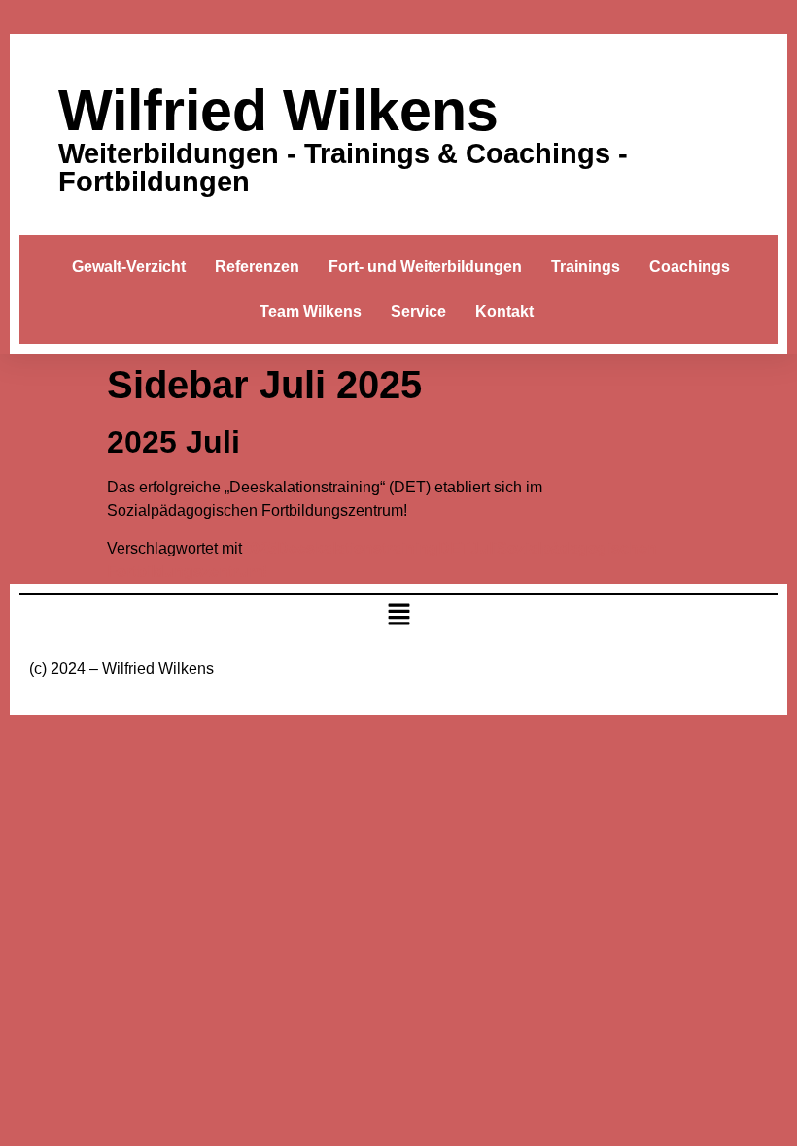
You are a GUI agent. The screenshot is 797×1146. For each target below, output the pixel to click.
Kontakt (504, 311)
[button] (398, 616)
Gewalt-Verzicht (129, 266)
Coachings (689, 266)
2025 (259, 548)
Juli (483, 548)
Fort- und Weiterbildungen (425, 266)
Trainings (585, 266)
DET (454, 548)
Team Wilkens (311, 311)
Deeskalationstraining (357, 548)
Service (418, 311)
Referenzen (257, 266)
